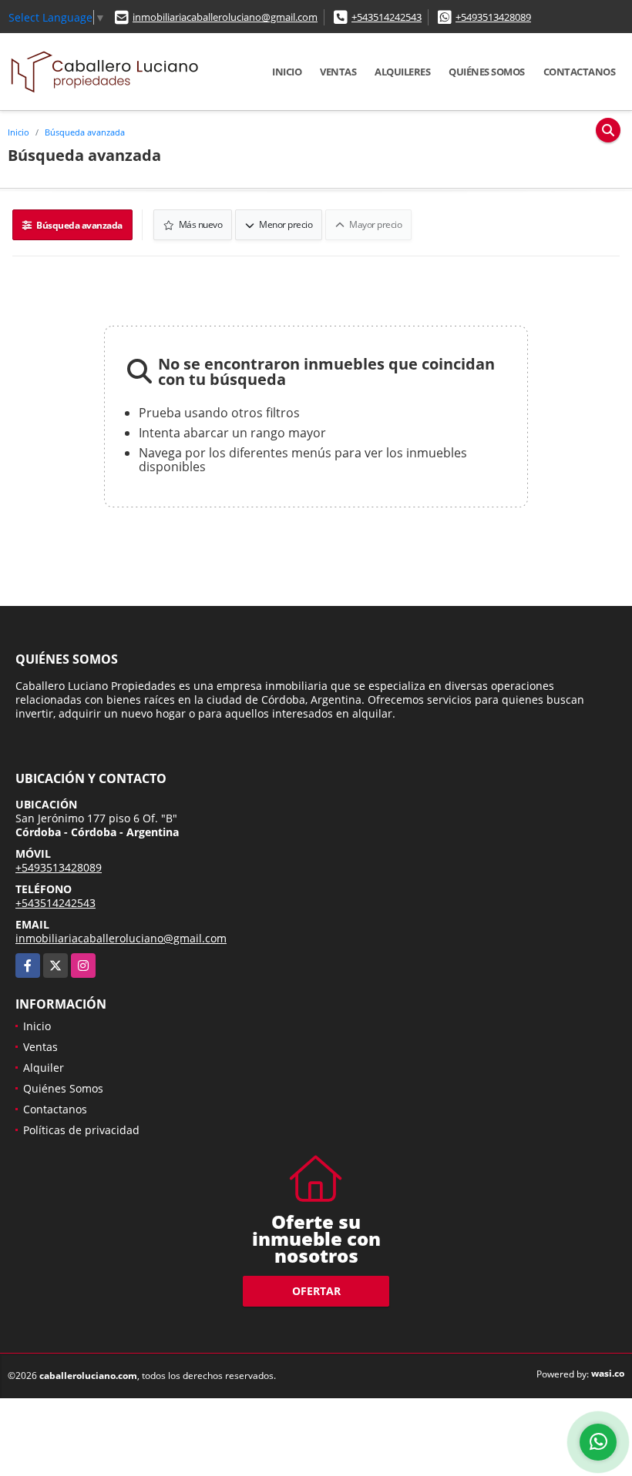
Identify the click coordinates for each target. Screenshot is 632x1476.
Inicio (286, 72)
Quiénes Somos (487, 72)
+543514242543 (386, 17)
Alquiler (43, 1067)
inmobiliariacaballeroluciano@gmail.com (225, 17)
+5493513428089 (493, 17)
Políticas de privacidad (81, 1130)
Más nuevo (199, 224)
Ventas (338, 72)
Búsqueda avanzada (85, 132)
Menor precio (285, 224)
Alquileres (402, 72)
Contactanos (579, 72)
